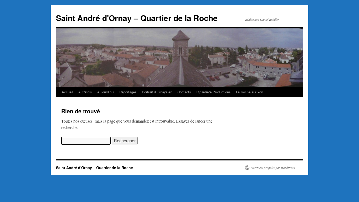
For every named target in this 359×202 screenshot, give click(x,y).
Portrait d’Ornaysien (157, 91)
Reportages (128, 91)
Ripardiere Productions (213, 91)
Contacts (184, 91)
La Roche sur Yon (249, 91)
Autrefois (85, 91)
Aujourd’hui (105, 91)
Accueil (67, 91)
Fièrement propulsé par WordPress (272, 167)
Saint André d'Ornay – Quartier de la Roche (137, 17)
